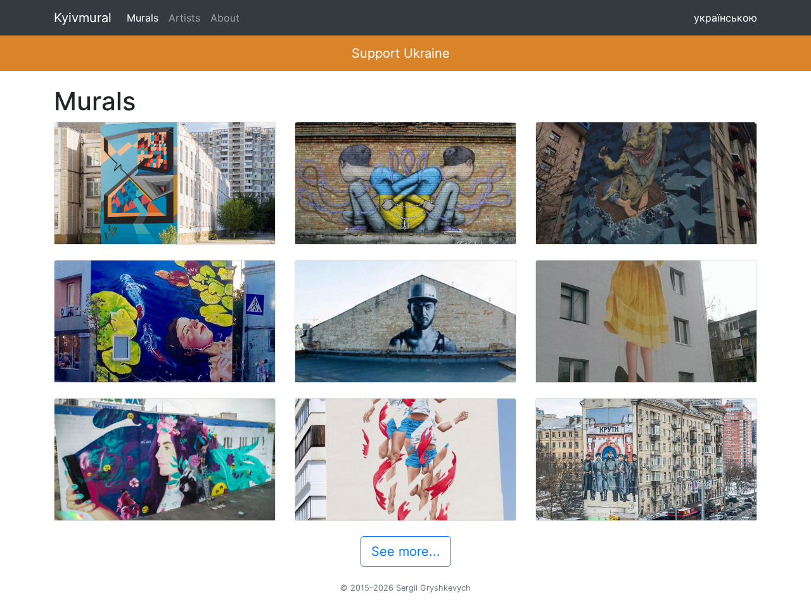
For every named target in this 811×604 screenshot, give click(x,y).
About (224, 17)
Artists (184, 17)
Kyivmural (83, 17)
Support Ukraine (401, 53)
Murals (142, 17)
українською (725, 17)
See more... (405, 551)
